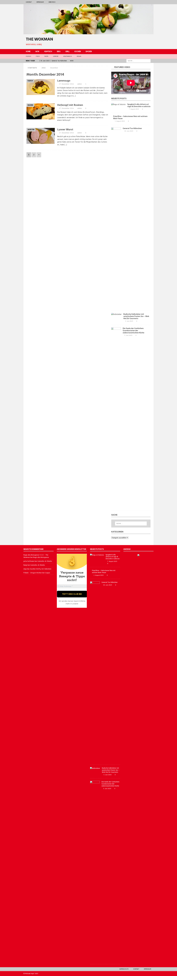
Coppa (47, 573)
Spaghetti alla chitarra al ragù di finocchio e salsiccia (138, 105)
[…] (74, 96)
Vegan (79, 56)
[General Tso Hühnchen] (116, 217)
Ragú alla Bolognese (41, 557)
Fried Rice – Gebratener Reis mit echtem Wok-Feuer (130, 117)
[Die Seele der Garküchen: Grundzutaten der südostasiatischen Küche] (116, 417)
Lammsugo (63, 81)
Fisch (38, 56)
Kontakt (29, 2)
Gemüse (55, 56)
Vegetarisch (67, 56)
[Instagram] (147, 2)
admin (79, 84)
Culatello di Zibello (44, 561)
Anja (25, 569)
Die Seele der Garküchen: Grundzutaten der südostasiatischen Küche (133, 330)
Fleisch (28, 56)
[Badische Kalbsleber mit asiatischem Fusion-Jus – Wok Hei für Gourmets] (116, 314)
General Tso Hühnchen (132, 128)
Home (28, 52)
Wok (37, 52)
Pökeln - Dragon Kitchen (32, 573)
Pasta (46, 56)
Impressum (40, 2)
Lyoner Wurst (65, 129)
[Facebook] (142, 2)
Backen (89, 52)
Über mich (52, 2)
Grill (67, 52)
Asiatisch (48, 52)
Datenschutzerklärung (72, 606)
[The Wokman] (88, 33)
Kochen (78, 52)
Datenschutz (123, 969)
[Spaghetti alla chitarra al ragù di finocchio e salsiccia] (118, 104)
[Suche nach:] (138, 61)
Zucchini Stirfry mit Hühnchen (40, 569)
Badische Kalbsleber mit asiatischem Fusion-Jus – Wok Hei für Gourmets (136, 316)
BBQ (58, 52)
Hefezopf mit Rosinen (70, 105)
